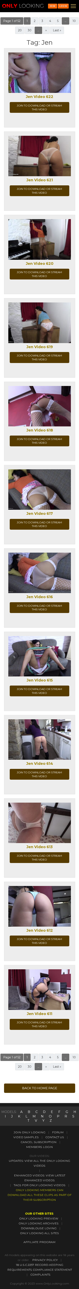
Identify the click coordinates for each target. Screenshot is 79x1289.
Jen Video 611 (39, 1014)
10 (74, 21)
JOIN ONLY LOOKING (29, 1132)
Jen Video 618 (39, 430)
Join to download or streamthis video (39, 107)
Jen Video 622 (39, 97)
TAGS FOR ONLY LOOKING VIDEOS (39, 1185)
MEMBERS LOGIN (39, 1147)
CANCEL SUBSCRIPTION (39, 1142)
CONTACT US (54, 1137)
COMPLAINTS (40, 1274)
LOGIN (63, 6)
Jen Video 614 (39, 763)
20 (20, 30)
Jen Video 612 (39, 930)
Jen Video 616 (39, 597)
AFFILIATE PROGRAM (39, 1242)
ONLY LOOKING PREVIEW (38, 1218)
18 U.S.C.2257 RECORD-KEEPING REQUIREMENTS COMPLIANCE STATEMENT (39, 1267)
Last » (57, 30)
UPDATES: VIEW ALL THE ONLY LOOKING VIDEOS (39, 1163)
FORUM (58, 1132)
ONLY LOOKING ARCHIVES (39, 1223)
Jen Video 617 (39, 513)
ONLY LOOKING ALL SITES (39, 1233)
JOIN (52, 6)
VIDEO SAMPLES (26, 1137)
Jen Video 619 (39, 347)
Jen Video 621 (39, 180)
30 (29, 30)
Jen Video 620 (39, 263)
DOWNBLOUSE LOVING (39, 1228)
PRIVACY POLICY (45, 1260)
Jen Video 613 (39, 847)
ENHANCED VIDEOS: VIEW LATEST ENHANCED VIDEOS (39, 1178)
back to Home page (39, 1088)
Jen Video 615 (40, 680)
